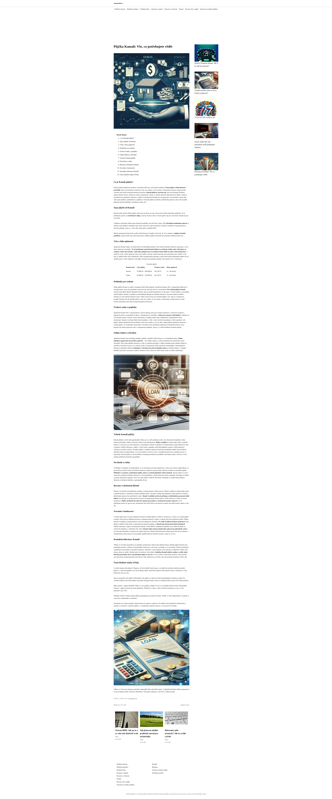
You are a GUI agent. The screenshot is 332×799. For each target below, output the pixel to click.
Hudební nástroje (120, 9)
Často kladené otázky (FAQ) (129, 175)
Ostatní (181, 9)
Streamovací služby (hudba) (208, 9)
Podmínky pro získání (127, 148)
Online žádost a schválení (128, 155)
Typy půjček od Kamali (127, 141)
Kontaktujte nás (132, 698)
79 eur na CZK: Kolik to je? (205, 117)
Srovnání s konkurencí (127, 168)
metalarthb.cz (118, 3)
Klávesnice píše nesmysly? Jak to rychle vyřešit (175, 733)
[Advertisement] (166, 23)
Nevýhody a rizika (126, 161)
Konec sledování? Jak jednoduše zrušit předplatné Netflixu (205, 144)
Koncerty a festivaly (171, 9)
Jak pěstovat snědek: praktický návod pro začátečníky (149, 733)
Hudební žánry (145, 9)
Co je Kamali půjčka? (127, 138)
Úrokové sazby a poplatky (128, 151)
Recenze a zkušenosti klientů (129, 165)
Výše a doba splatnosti (127, 145)
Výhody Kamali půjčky (127, 158)
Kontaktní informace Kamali (129, 171)
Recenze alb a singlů (191, 9)
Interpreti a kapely (157, 9)
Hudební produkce (133, 9)
